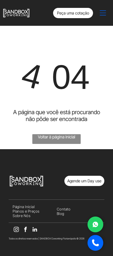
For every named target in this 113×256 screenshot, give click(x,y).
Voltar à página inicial (56, 136)
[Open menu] (102, 13)
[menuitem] (24, 206)
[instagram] (16, 230)
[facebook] (25, 230)
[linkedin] (35, 230)
